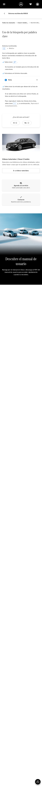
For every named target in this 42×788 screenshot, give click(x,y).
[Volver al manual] (5, 13)
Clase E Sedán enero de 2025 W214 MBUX (23, 23)
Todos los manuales (8, 23)
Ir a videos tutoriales (21, 171)
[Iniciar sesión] (37, 4)
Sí (14, 123)
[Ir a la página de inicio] (21, 4)
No (26, 123)
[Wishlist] (30, 4)
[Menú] (4, 4)
